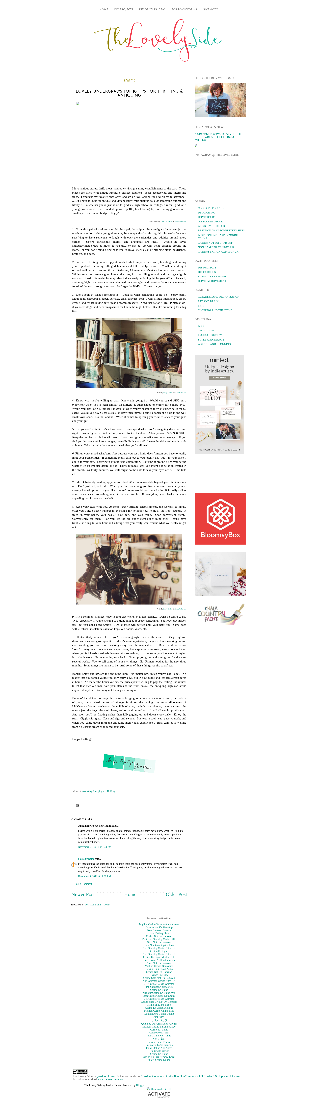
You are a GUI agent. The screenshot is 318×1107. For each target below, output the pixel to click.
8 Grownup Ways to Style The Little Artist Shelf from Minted (218, 137)
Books (202, 326)
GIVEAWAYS (210, 9)
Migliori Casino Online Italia (159, 1010)
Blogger (140, 1085)
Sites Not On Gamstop (159, 942)
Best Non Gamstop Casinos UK (159, 939)
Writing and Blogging (214, 344)
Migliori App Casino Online (159, 1013)
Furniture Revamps (212, 276)
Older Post (176, 894)
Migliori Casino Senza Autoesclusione (159, 924)
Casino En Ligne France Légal (159, 1056)
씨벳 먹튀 (159, 1016)
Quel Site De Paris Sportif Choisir (159, 1023)
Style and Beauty (211, 339)
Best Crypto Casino (159, 1051)
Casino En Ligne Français (159, 1045)
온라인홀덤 (159, 1038)
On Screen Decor (210, 221)
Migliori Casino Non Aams (159, 966)
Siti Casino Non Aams (159, 1035)
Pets (201, 305)
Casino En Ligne (159, 951)
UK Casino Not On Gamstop (159, 983)
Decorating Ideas (152, 9)
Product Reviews (210, 335)
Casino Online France (159, 1042)
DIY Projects (123, 9)
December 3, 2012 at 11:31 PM (94, 876)
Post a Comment (83, 883)
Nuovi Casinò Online (159, 1059)
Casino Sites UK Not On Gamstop (159, 1001)
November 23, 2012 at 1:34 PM (94, 846)
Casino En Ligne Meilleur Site (159, 957)
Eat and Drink (208, 301)
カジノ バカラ (159, 1020)
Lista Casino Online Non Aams (159, 995)
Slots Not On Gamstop (159, 963)
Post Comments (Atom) (97, 904)
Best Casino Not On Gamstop (159, 960)
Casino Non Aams (159, 1032)
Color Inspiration (211, 208)
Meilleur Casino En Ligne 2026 (159, 1026)
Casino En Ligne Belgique (159, 1007)
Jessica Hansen (106, 1076)
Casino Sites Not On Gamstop (159, 977)
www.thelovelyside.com (111, 1079)
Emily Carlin (167, 393)
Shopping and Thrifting (104, 791)
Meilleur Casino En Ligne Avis (159, 992)
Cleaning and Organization (218, 296)
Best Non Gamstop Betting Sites (221, 230)
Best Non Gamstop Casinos (159, 945)
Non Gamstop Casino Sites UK (159, 948)
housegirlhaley (86, 858)
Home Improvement (212, 281)
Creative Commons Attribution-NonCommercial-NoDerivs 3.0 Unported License (190, 1076)
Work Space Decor (211, 226)
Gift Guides (206, 330)
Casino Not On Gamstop (215, 242)
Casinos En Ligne (159, 975)
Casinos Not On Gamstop (159, 927)
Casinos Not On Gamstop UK (218, 251)
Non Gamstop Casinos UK (216, 247)
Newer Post (83, 894)
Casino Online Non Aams (159, 969)
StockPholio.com (180, 221)
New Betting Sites (159, 933)
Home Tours (206, 217)
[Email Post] (77, 805)
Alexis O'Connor (166, 221)
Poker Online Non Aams (159, 1048)
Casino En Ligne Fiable (159, 1004)
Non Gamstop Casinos (159, 930)
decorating (87, 791)
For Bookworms (184, 9)
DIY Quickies (207, 272)
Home (104, 9)
